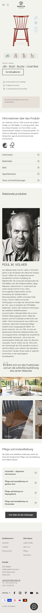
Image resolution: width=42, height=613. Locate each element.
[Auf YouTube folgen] (31, 592)
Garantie (5, 543)
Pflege (25, 551)
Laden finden (28, 543)
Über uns (26, 547)
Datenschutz (7, 551)
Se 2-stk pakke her (13, 72)
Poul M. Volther (8, 63)
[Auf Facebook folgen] (14, 592)
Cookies (5, 547)
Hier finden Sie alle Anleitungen (21, 515)
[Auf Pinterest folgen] (25, 592)
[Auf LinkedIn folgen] (37, 592)
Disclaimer (27, 555)
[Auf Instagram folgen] (20, 592)
